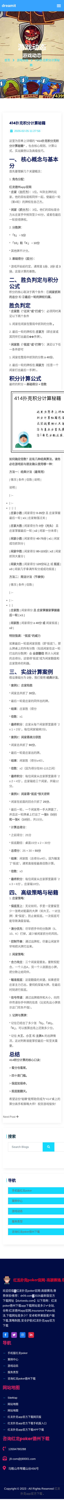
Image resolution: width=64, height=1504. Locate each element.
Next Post (9, 1116)
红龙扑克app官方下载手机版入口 (27, 1423)
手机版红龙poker (22, 1190)
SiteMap (12, 1397)
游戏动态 (17, 1211)
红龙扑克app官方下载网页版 (24, 1416)
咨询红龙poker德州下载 (26, 1231)
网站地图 (13, 1404)
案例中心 (17, 1200)
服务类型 (17, 1221)
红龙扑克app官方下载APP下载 (26, 1429)
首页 (7, 60)
